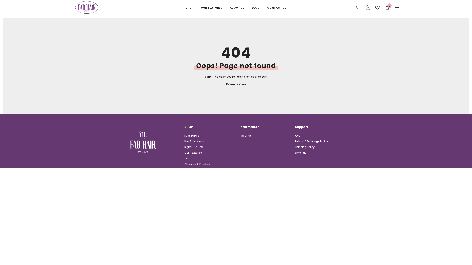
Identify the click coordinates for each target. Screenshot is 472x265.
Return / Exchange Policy (311, 141)
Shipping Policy (305, 147)
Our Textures (193, 153)
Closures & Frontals (197, 164)
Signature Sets (194, 147)
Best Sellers (191, 135)
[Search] (358, 7)
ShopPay (300, 153)
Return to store (236, 84)
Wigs (187, 158)
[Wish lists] (377, 7)
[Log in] (368, 7)
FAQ (297, 135)
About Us (245, 135)
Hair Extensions (194, 141)
